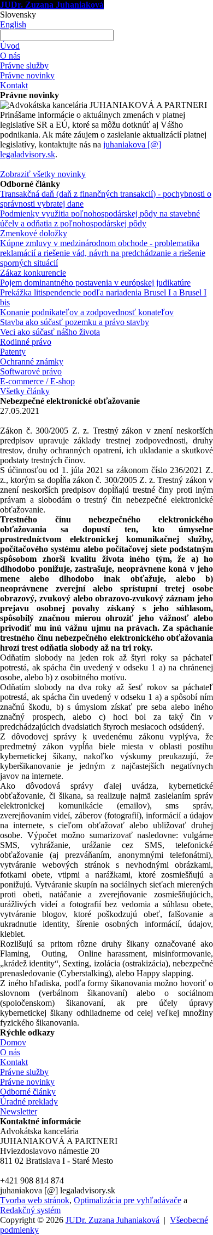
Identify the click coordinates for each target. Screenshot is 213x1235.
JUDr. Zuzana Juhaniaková (52, 4)
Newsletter (18, 1111)
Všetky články (25, 391)
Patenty (13, 351)
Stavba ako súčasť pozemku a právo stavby (74, 322)
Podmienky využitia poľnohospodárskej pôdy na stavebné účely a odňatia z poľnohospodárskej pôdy (100, 218)
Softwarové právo (31, 371)
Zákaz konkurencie (33, 272)
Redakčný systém (30, 1210)
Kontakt (14, 85)
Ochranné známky (31, 361)
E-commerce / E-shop (37, 381)
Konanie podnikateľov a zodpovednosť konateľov (87, 312)
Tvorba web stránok (34, 1200)
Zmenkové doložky (33, 233)
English (13, 24)
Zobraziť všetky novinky (43, 174)
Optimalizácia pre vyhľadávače (127, 1200)
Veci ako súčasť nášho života (50, 332)
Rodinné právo (25, 341)
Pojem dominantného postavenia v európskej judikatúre (95, 282)
